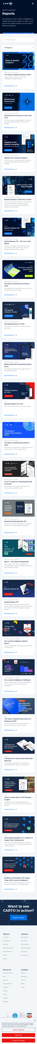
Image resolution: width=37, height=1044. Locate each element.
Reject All (18, 1035)
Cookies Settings (18, 1029)
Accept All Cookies (18, 1040)
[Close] (35, 1020)
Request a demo (18, 918)
